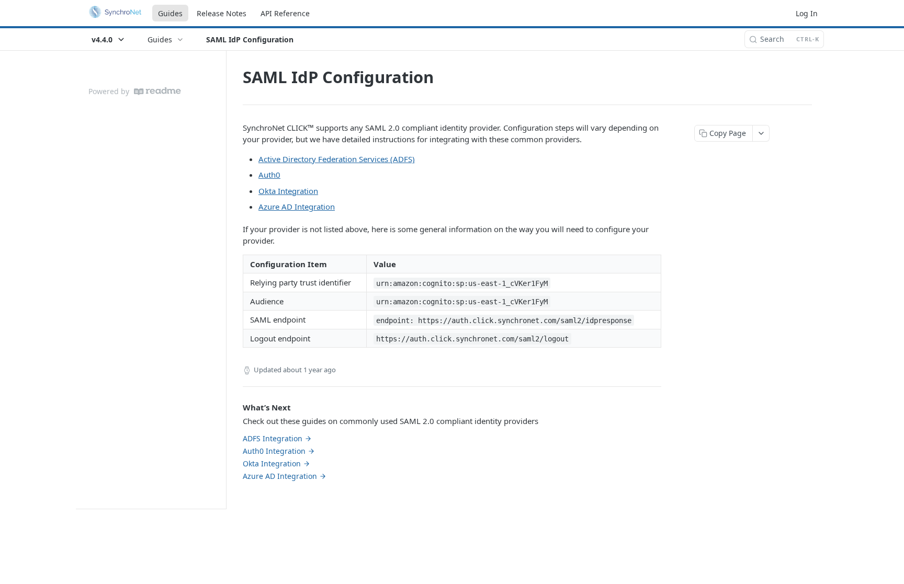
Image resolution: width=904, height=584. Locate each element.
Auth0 (269, 174)
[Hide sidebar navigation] (224, 279)
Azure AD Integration (296, 206)
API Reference (285, 13)
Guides (170, 13)
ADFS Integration (272, 438)
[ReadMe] (157, 91)
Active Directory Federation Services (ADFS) (336, 159)
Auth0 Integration (274, 451)
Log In (807, 13)
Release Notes (221, 13)
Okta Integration (288, 191)
